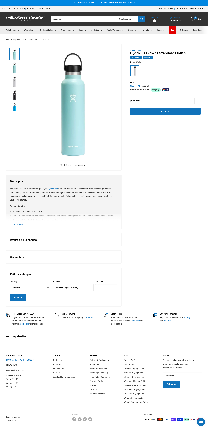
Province (56, 281)
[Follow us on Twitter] (80, 419)
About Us (57, 364)
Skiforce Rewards (97, 393)
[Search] (141, 19)
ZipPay (93, 385)
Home (8, 39)
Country (13, 281)
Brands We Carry (131, 360)
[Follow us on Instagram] (85, 419)
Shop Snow (197, 30)
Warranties (94, 364)
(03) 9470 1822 (32, 9)
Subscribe (171, 384)
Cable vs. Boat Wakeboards (136, 385)
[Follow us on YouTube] (90, 419)
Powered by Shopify (13, 420)
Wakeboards (11, 30)
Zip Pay (187, 317)
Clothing (132, 30)
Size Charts (129, 364)
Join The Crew (59, 368)
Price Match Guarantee (100, 377)
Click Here (24, 324)
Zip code (99, 281)
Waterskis (28, 30)
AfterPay (167, 320)
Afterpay (93, 389)
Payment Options (97, 381)
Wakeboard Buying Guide (135, 381)
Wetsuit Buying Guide (133, 398)
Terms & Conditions (98, 368)
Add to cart (165, 111)
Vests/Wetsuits (114, 30)
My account (173, 20)
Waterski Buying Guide (134, 368)
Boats (159, 30)
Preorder (56, 372)
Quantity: (135, 101)
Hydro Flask (53, 188)
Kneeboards (66, 30)
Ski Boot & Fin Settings (134, 377)
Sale (172, 30)
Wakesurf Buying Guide (134, 393)
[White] (134, 70)
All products (17, 39)
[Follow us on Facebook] (74, 419)
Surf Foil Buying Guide (133, 372)
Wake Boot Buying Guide (135, 389)
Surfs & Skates (46, 30)
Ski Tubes (95, 30)
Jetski (146, 30)
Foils (81, 30)
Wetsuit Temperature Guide (136, 402)
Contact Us (45, 9)
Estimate (18, 297)
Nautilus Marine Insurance (64, 377)
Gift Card (184, 30)
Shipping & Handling (99, 372)
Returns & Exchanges (99, 360)
